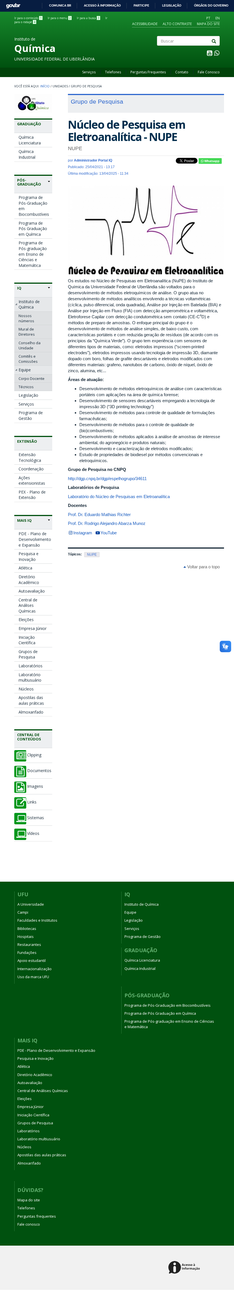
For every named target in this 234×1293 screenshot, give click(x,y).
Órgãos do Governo (211, 5)
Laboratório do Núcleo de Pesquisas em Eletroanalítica (119, 496)
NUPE (92, 555)
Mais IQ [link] (24, 520)
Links (32, 802)
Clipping (34, 755)
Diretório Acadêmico (29, 579)
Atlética (25, 568)
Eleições (26, 619)
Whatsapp (211, 161)
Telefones (113, 72)
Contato (181, 72)
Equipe (25, 369)
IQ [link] (19, 288)
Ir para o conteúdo (28, 18)
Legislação (171, 5)
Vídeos (33, 833)
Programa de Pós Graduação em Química (33, 228)
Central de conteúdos (29, 736)
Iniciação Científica (27, 640)
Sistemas (35, 818)
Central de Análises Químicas (28, 605)
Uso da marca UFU (33, 976)
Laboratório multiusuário (30, 677)
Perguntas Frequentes (148, 72)
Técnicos (26, 386)
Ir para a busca (88, 18)
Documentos (39, 771)
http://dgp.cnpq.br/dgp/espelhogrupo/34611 (107, 478)
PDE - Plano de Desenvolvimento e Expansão (35, 539)
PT (208, 18)
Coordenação (31, 469)
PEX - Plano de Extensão (32, 494)
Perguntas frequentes (36, 1216)
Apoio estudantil (31, 960)
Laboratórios (31, 665)
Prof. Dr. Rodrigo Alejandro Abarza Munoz (107, 523)
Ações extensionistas (32, 480)
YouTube (108, 532)
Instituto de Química (29, 304)
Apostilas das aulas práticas (31, 700)
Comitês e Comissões (28, 359)
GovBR (11, 4)
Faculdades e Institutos (37, 920)
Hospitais (25, 936)
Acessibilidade (145, 23)
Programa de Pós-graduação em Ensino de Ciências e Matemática (33, 254)
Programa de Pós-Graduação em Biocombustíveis (34, 206)
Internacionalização (34, 968)
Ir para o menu (59, 18)
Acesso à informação (102, 5)
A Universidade (30, 904)
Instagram (82, 532)
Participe (141, 5)
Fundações (27, 952)
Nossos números (26, 318)
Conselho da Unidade (30, 345)
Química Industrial (27, 154)
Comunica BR (60, 5)
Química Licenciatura (30, 140)
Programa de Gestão (31, 415)
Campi (22, 912)
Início (45, 86)
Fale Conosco (209, 72)
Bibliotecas (26, 928)
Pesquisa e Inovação (29, 556)
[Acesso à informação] (185, 1268)
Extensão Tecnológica (30, 457)
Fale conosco (28, 1224)
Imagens (35, 786)
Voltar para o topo (203, 566)
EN (217, 18)
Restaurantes (29, 944)
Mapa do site (208, 23)
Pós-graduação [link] (29, 182)
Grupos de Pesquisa (28, 654)
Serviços (89, 72)
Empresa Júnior (33, 628)
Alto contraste (177, 23)
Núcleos (26, 689)
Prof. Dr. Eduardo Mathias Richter (100, 514)
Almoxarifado (31, 712)
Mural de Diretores (27, 332)
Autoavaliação (32, 591)
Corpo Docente (32, 378)
